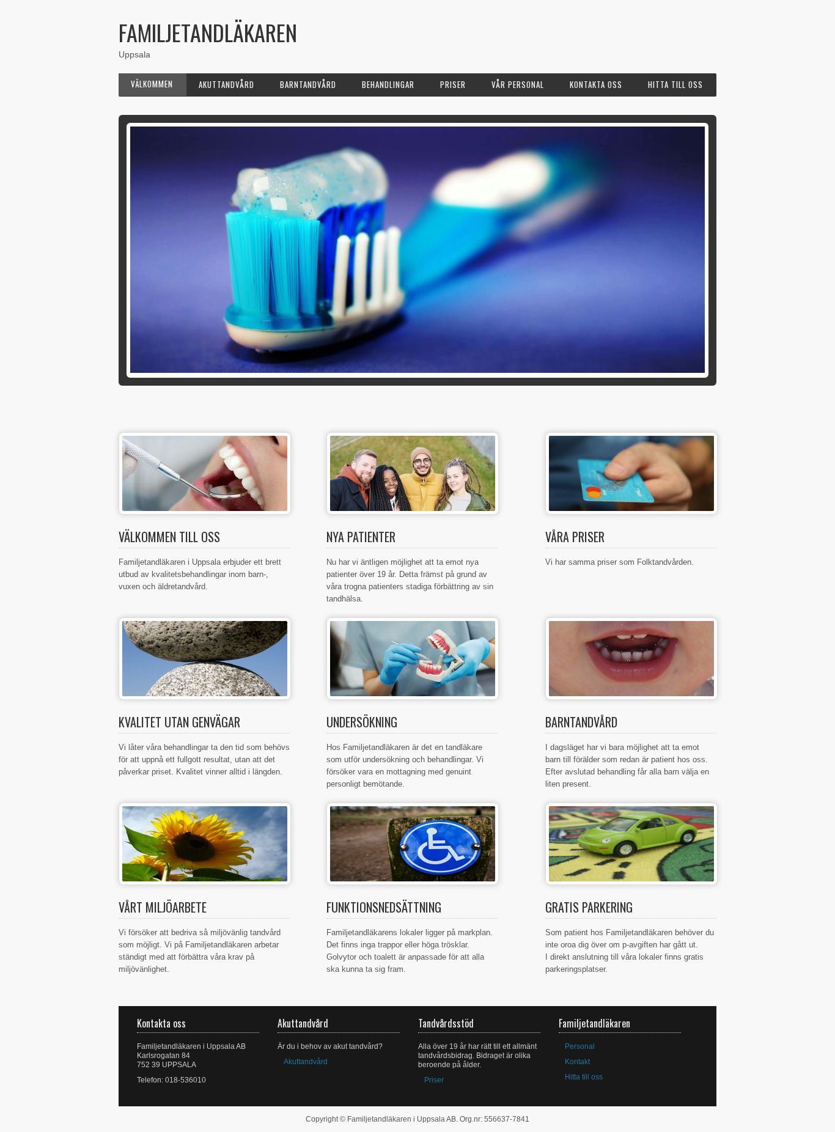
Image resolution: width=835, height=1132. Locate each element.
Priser (453, 84)
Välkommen (152, 84)
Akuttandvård (226, 84)
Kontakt (577, 1061)
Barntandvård (308, 84)
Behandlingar (388, 84)
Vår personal (517, 84)
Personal (580, 1046)
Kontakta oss (596, 84)
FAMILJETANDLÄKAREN (208, 32)
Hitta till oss (675, 84)
